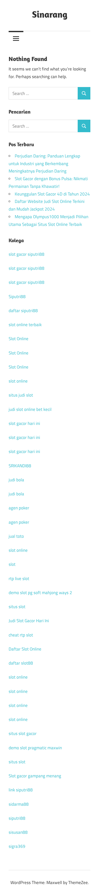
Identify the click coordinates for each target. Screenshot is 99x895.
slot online (18, 381)
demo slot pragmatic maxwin (35, 747)
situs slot (17, 606)
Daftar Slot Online (25, 649)
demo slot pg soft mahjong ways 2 (40, 592)
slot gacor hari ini (24, 423)
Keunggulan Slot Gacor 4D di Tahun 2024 (52, 194)
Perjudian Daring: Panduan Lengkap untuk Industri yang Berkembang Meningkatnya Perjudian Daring (44, 164)
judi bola (16, 479)
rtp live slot (19, 578)
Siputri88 (17, 296)
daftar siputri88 (23, 310)
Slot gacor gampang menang (35, 776)
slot (12, 564)
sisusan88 (18, 832)
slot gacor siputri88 (26, 254)
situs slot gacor (23, 733)
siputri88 (17, 818)
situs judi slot (21, 395)
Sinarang (49, 14)
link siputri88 (21, 790)
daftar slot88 (21, 663)
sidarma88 (19, 804)
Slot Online (18, 338)
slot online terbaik (25, 324)
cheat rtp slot (21, 635)
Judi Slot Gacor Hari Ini (29, 620)
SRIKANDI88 (20, 465)
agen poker (19, 508)
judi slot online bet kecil (30, 409)
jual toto (16, 536)
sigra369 (17, 846)
